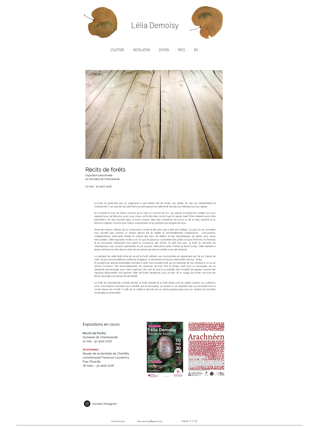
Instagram (110, 403)
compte (97, 403)
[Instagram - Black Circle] (87, 404)
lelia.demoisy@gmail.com (149, 421)
